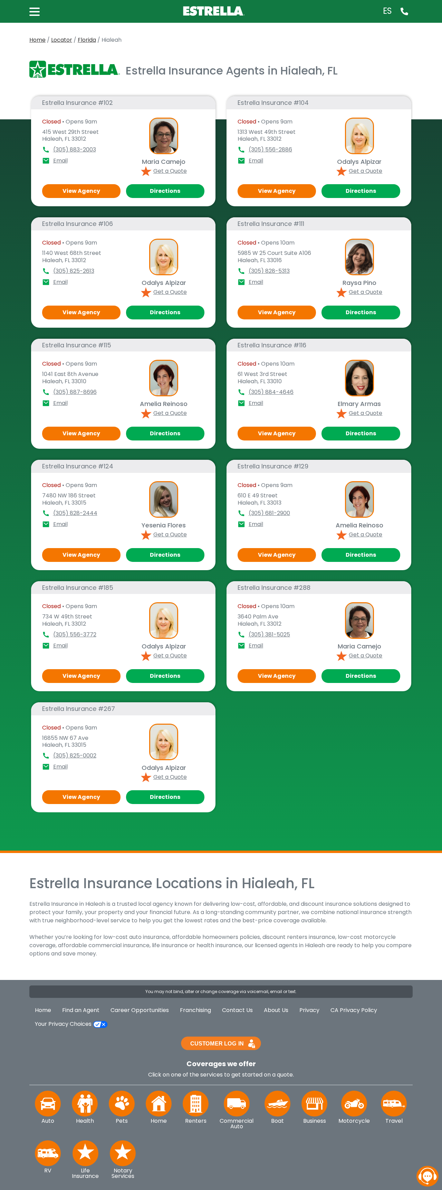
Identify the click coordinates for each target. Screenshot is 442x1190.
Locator (61, 40)
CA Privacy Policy (353, 1010)
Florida (87, 40)
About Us (276, 1010)
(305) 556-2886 (270, 149)
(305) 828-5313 (269, 271)
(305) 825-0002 (74, 756)
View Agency (81, 191)
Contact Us (237, 1010)
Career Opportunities (139, 1010)
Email (60, 161)
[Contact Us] (404, 11)
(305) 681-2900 (269, 513)
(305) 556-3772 (74, 634)
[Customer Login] (221, 1043)
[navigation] (427, 1176)
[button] (38, 11)
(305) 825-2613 (73, 271)
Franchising (195, 1010)
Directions (165, 191)
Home (37, 40)
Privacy (309, 1010)
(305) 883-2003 (74, 149)
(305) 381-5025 (269, 634)
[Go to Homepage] (215, 10)
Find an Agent (80, 1010)
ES (387, 11)
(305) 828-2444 (75, 513)
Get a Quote (170, 171)
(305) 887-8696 (75, 392)
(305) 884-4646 (271, 392)
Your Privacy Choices (64, 1024)
